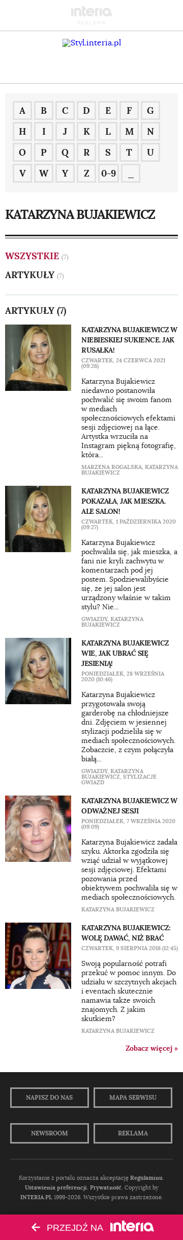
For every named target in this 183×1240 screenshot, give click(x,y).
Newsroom (49, 1133)
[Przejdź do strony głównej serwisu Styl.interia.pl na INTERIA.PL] (92, 42)
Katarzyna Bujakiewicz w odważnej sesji (129, 805)
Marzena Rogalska (111, 466)
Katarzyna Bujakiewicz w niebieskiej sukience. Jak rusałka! (129, 340)
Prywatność (105, 1187)
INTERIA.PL (36, 1197)
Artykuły (29, 275)
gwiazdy (94, 619)
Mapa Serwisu (133, 1098)
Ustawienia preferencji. (56, 1187)
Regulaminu (146, 1177)
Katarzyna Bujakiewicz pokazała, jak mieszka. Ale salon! (125, 501)
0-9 (108, 173)
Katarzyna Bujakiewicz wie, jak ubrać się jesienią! (125, 653)
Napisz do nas (49, 1098)
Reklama (133, 1133)
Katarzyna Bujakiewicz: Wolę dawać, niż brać (125, 933)
